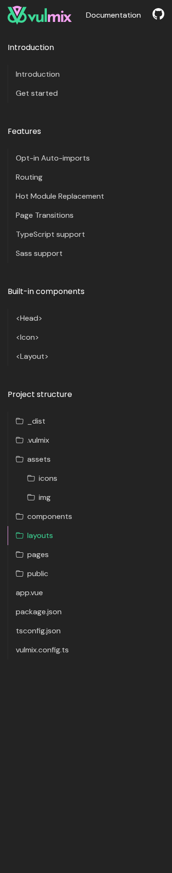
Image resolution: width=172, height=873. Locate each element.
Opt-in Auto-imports (53, 158)
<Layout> (32, 356)
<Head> (29, 318)
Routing (29, 177)
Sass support (39, 253)
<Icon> (27, 337)
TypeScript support (50, 234)
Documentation (113, 15)
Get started (37, 93)
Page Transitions (45, 215)
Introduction (38, 74)
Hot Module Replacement (60, 196)
